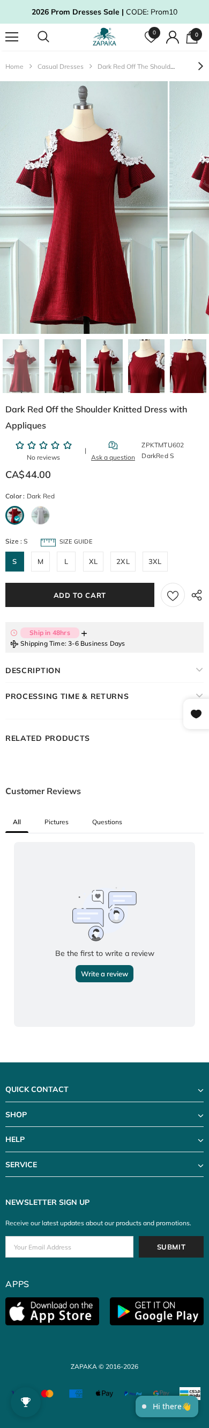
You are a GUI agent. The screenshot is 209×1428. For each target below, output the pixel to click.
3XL (155, 561)
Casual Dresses (61, 66)
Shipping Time (42, 643)
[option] (84, 207)
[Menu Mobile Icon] (11, 37)
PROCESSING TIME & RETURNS (67, 696)
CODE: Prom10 (104, 12)
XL (93, 561)
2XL (123, 561)
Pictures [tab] (56, 822)
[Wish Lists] (173, 595)
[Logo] (106, 36)
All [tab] (17, 822)
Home (14, 66)
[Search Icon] (54, 37)
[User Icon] (172, 37)
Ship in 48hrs (49, 633)
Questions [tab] (107, 822)
